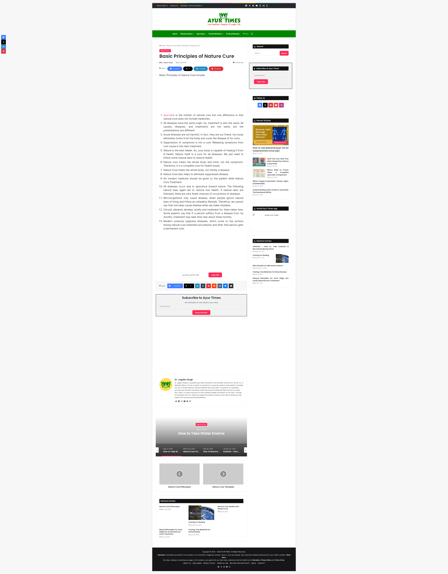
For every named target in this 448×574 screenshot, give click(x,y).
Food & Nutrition (215, 34)
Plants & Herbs (186, 34)
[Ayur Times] (224, 19)
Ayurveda (200, 34)
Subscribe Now (201, 313)
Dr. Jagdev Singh (167, 62)
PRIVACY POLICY (209, 563)
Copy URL (215, 275)
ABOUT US (187, 563)
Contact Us (174, 6)
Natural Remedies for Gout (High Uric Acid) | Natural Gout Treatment (170, 531)
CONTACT (261, 563)
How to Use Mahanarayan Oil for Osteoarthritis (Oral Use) (271, 149)
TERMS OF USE (222, 563)
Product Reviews (233, 34)
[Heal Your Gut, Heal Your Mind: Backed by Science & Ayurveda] (259, 162)
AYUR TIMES (225, 552)
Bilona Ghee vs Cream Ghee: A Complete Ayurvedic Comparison (278, 172)
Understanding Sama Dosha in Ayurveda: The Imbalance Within (271, 191)
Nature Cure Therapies (201, 433)
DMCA (253, 563)
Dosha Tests (161, 6)
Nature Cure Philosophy (169, 506)
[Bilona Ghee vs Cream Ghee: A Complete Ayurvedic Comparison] (259, 173)
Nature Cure (171, 46)
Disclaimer (256, 560)
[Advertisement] (201, 96)
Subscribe (261, 82)
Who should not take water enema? (268, 265)
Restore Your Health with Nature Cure (228, 507)
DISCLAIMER (197, 563)
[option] (201, 433)
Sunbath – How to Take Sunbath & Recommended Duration (271, 247)
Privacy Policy (266, 560)
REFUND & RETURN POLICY (240, 563)
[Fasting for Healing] (201, 512)
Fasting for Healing (197, 522)
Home (175, 34)
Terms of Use (279, 560)
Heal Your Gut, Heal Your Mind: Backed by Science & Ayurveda (278, 161)
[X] (181, 401)
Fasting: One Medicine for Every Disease (199, 530)
